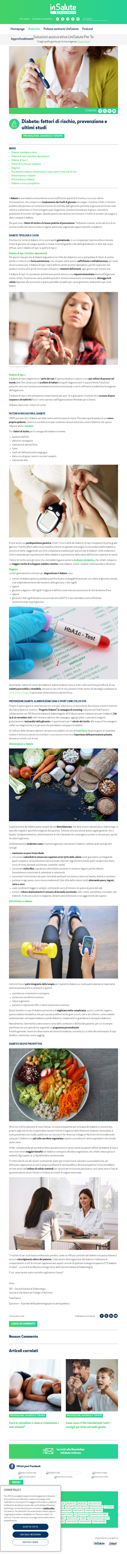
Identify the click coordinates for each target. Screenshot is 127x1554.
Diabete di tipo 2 (19, 160)
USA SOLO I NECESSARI (30, 1535)
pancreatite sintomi (65, 1514)
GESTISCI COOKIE (30, 1542)
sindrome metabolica (84, 560)
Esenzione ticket (96, 1507)
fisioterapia (109, 1507)
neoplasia (98, 1510)
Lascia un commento (23, 1324)
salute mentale (73, 1518)
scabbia (83, 1518)
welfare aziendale (99, 1522)
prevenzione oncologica (98, 1514)
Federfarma (81, 731)
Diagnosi (15, 168)
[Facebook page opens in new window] (57, 19)
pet (75, 1514)
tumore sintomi (84, 1522)
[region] (30, 1518)
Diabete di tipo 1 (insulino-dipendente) (30, 156)
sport (107, 1518)
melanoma (89, 1510)
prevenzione (83, 1514)
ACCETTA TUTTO (30, 1527)
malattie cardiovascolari (62, 1510)
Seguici (16, 1482)
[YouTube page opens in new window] (78, 19)
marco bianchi (78, 1510)
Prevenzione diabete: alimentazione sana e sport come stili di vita (43, 172)
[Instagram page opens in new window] (72, 19)
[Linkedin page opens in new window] (67, 19)
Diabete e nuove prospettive (25, 183)
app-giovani (82, 1503)
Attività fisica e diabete (23, 180)
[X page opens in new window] (62, 19)
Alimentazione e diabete (23, 176)
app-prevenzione (94, 1503)
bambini (29, 426)
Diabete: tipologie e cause (24, 152)
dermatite (69, 1507)
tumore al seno (71, 1522)
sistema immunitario (95, 1518)
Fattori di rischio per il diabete (26, 164)
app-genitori (71, 1503)
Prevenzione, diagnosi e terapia (43, 136)
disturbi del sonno (81, 1507)
